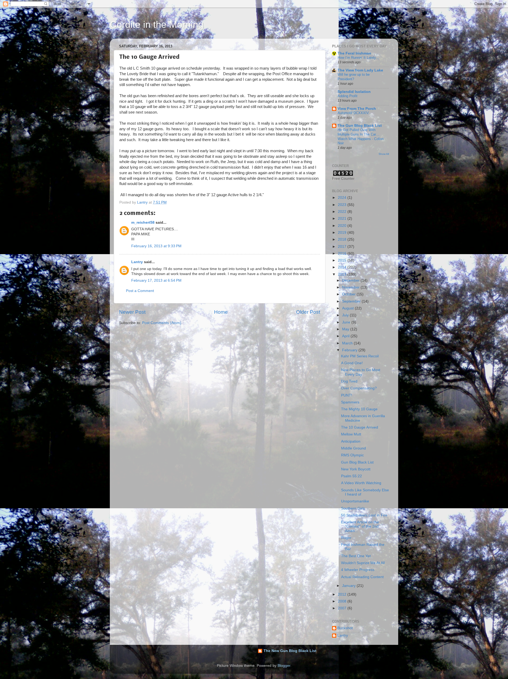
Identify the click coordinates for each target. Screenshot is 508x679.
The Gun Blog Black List (360, 126)
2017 (342, 247)
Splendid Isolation (354, 92)
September (352, 301)
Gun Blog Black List (357, 462)
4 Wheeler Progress (357, 570)
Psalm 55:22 (351, 476)
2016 (342, 253)
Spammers (350, 402)
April (346, 336)
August (348, 308)
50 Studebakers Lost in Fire (364, 515)
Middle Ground (353, 448)
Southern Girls (353, 508)
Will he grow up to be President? (354, 77)
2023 (342, 205)
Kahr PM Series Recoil (360, 356)
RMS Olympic (352, 455)
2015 (342, 260)
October (349, 294)
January (349, 586)
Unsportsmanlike (355, 501)
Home (221, 312)
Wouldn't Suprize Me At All (363, 563)
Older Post (308, 312)
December (351, 280)
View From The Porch (357, 109)
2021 (342, 219)
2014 (342, 267)
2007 (342, 608)
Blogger (284, 666)
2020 (342, 226)
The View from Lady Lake (360, 70)
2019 (342, 233)
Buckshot (345, 628)
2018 (342, 239)
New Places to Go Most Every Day (360, 372)
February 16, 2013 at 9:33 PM (156, 246)
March (348, 343)
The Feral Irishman (354, 53)
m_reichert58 (143, 222)
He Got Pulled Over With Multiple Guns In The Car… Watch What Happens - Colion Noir (361, 136)
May (346, 329)
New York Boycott (355, 469)
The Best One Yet (356, 556)
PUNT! (346, 395)
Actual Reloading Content (362, 577)
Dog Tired (349, 381)
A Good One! (352, 363)
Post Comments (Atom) (161, 323)
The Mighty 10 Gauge (359, 409)
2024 (342, 198)
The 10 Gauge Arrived (359, 427)
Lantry (137, 262)
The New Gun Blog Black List (290, 651)
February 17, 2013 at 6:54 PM (156, 280)
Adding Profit (347, 96)
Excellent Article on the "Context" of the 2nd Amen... (360, 526)
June (346, 322)
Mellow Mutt (351, 434)
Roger (346, 538)
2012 (342, 594)
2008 (342, 601)
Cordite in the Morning (156, 24)
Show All (384, 153)
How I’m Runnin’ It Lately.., (358, 58)
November (351, 287)
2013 (342, 274)
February (350, 350)
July (346, 315)
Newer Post (132, 312)
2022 (342, 212)
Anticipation (350, 441)
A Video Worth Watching (361, 483)
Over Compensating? (359, 388)
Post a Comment (140, 291)
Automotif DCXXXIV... (355, 113)
